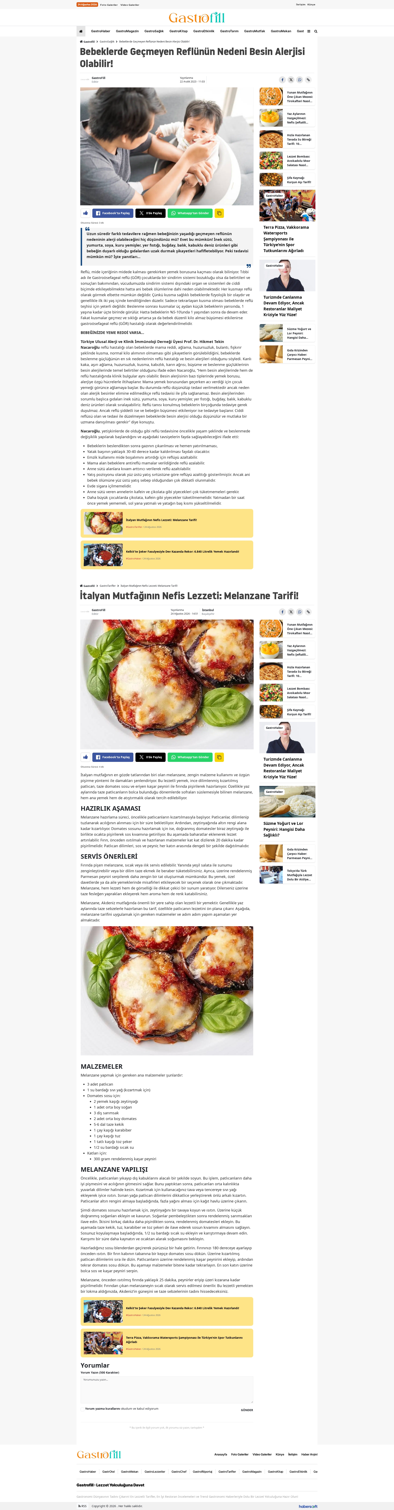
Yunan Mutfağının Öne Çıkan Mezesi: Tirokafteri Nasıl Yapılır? (300, 96)
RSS (84, 1506)
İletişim (300, 4)
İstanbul (208, 610)
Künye (311, 4)
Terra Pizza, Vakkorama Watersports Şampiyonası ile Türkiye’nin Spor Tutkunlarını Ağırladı (286, 239)
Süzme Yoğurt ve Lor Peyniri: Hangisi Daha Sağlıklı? (299, 333)
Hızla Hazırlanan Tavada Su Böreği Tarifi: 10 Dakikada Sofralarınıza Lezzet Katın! (299, 139)
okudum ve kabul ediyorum (121, 1409)
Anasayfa (220, 1454)
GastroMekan (280, 31)
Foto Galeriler (109, 5)
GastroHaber (100, 31)
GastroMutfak (254, 31)
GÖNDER (247, 1410)
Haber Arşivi (309, 1454)
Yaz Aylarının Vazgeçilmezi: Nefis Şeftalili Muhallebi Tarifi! (298, 118)
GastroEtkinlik (203, 31)
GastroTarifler (108, 586)
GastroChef (179, 1471)
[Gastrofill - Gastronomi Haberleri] (99, 1454)
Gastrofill (89, 41)
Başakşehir (208, 614)
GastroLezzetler (155, 1471)
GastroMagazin (127, 31)
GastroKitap (178, 31)
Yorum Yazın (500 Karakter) (100, 1372)
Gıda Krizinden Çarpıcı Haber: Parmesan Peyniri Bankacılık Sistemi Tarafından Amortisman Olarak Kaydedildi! (300, 354)
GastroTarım (228, 31)
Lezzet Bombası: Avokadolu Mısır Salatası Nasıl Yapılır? (298, 160)
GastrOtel (304, 31)
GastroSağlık (154, 31)
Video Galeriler (129, 5)
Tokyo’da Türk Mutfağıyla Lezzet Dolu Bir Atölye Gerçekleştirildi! (299, 875)
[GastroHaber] (287, 205)
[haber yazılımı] (308, 1506)
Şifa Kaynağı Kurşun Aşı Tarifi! (299, 180)
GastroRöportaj (202, 1471)
